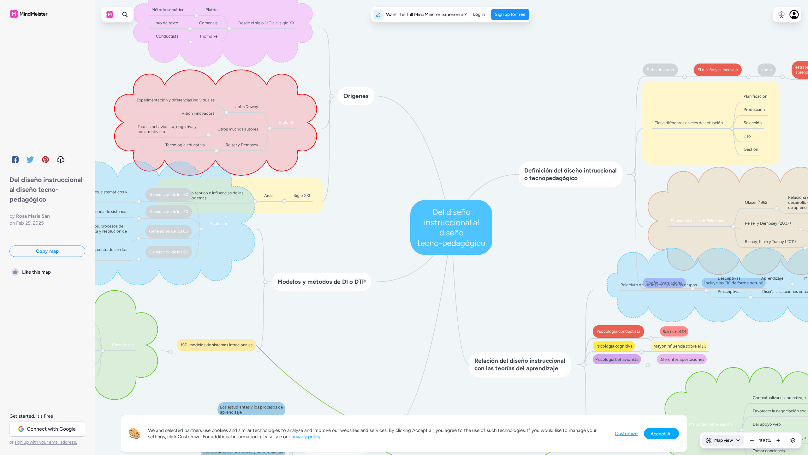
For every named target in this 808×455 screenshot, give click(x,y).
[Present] (781, 14)
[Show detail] (793, 440)
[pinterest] (45, 159)
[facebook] (15, 159)
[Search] (125, 14)
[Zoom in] (778, 440)
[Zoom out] (752, 440)
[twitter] (30, 159)
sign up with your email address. (46, 442)
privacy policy (306, 437)
